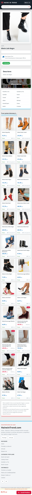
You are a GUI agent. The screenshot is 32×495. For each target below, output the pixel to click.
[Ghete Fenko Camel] (23, 124)
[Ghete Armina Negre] (8, 266)
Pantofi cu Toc (6, 91)
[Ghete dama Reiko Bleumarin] (8, 242)
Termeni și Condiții (6, 470)
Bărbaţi (19, 100)
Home (2, 444)
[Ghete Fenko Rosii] (8, 195)
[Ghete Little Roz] (8, 384)
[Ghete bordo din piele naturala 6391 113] (23, 313)
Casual (4, 97)
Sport (18, 97)
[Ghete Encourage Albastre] (8, 313)
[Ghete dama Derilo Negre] (23, 242)
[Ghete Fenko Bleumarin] (23, 171)
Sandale (5, 94)
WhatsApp (6, 63)
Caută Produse (25, 492)
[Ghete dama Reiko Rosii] (23, 218)
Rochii (4, 106)
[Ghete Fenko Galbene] (8, 148)
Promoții (4, 437)
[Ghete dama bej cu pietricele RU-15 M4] (23, 336)
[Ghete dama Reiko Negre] (8, 218)
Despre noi (4, 451)
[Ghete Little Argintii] (23, 360)
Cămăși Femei (4, 459)
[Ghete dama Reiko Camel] (23, 195)
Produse (19, 106)
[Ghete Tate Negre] (23, 384)
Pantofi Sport (6, 103)
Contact (3, 477)
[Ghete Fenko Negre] (8, 171)
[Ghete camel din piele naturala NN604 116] (8, 360)
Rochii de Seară (5, 457)
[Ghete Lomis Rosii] (8, 289)
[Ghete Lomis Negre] (23, 289)
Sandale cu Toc (20, 91)
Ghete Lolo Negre (7, 48)
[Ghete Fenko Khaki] (23, 148)
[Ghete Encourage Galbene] (23, 266)
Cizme (18, 103)
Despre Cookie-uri (5, 475)
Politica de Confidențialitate (8, 472)
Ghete (4, 100)
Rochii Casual (4, 464)
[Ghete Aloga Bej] (8, 124)
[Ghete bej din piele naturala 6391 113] (8, 336)
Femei (18, 94)
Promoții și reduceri (6, 446)
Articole (11, 437)
